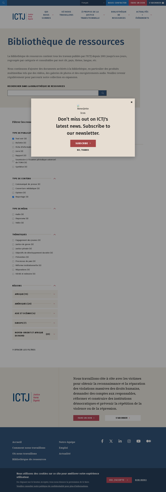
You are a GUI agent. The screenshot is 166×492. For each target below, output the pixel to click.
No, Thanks (83, 150)
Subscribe (82, 143)
